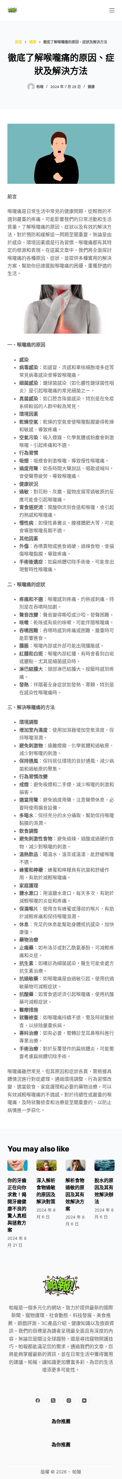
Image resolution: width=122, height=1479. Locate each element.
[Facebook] (37, 1400)
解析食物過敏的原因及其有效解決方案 (74, 1194)
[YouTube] (84, 1400)
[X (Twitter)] (53, 1400)
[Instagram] (68, 1400)
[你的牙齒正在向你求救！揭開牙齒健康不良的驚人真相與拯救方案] (17, 1165)
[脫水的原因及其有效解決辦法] (104, 1165)
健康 (91, 87)
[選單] (112, 10)
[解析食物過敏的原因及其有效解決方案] (75, 1165)
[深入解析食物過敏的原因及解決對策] (46, 1165)
